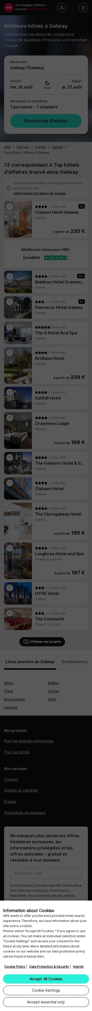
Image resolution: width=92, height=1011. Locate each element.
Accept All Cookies (46, 979)
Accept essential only (46, 1002)
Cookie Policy (14, 967)
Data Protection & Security (49, 967)
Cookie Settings (46, 990)
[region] (46, 956)
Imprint (78, 967)
